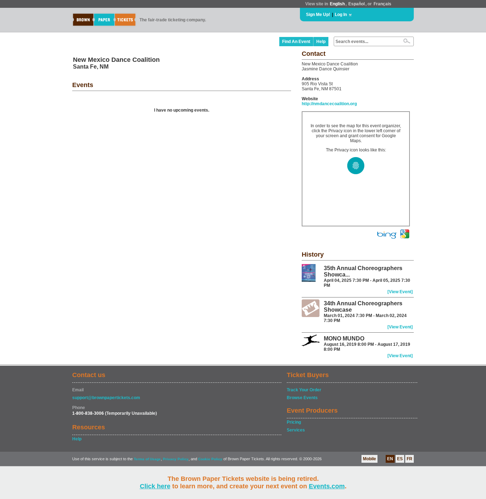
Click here (155, 486)
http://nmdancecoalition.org (329, 103)
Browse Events (302, 397)
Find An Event (296, 41)
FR (409, 458)
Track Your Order (304, 389)
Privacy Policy (176, 459)
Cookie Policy (210, 459)
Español (356, 3)
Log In (341, 14)
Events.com (327, 486)
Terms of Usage (147, 459)
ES (400, 458)
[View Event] (400, 291)
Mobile (369, 458)
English (337, 3)
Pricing (294, 422)
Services (296, 430)
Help (321, 41)
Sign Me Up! (318, 14)
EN (390, 458)
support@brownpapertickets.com (106, 397)
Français (382, 3)
